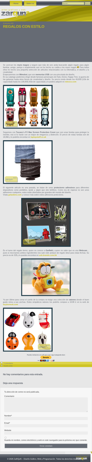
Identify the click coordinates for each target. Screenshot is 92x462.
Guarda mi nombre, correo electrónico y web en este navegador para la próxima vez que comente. (45, 440)
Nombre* (8, 416)
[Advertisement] (46, 47)
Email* (7, 423)
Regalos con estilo (23, 26)
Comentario (9, 396)
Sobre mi (30, 3)
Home (16, 3)
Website (7, 430)
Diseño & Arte (8, 366)
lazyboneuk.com (10, 304)
